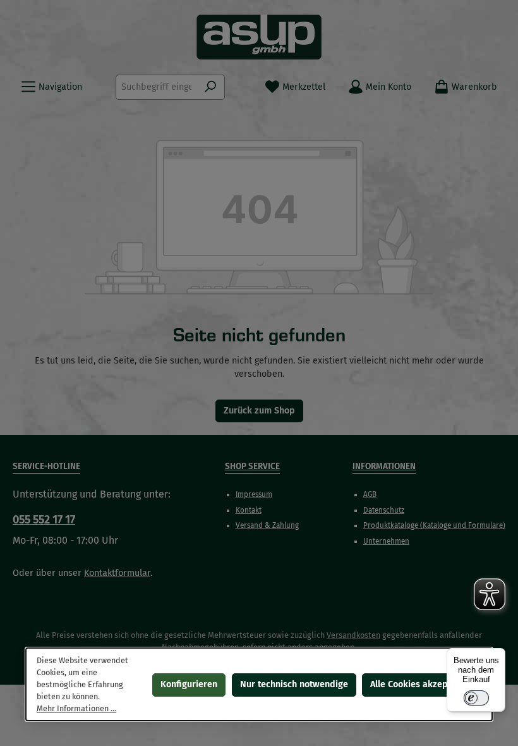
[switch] (476, 698)
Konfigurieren (188, 683)
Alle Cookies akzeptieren (421, 683)
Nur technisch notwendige (294, 683)
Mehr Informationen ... (76, 707)
